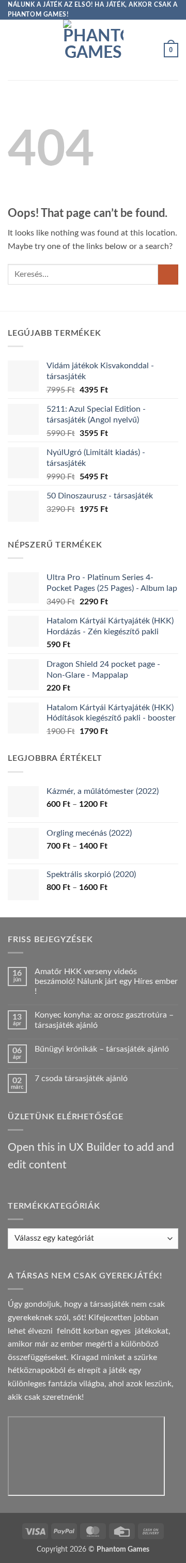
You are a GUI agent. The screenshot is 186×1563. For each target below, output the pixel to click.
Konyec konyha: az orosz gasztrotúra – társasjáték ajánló (104, 1020)
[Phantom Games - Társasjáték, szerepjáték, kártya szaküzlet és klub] (93, 50)
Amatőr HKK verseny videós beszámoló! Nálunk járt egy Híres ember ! (106, 981)
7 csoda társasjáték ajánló (81, 1078)
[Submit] (168, 274)
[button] (14, 49)
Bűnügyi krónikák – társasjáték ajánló (102, 1049)
